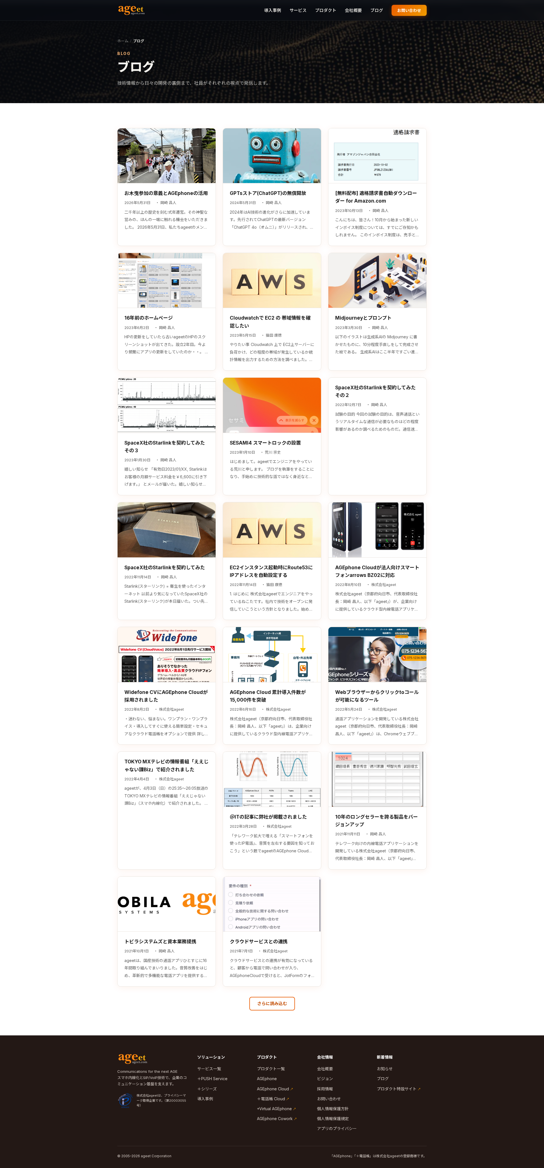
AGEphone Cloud (273, 1088)
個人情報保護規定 (333, 1118)
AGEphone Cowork (275, 1118)
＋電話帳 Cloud (271, 1098)
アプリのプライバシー (337, 1128)
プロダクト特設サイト (396, 1088)
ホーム (122, 41)
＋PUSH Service (212, 1078)
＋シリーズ (207, 1088)
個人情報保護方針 (333, 1108)
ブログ (376, 10)
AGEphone (267, 1078)
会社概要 (353, 10)
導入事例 (272, 10)
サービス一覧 (209, 1068)
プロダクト (325, 10)
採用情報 (325, 1088)
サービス (298, 10)
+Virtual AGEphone (274, 1108)
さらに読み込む (272, 1003)
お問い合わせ (409, 10)
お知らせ (385, 1068)
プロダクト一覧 (271, 1068)
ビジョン (325, 1078)
